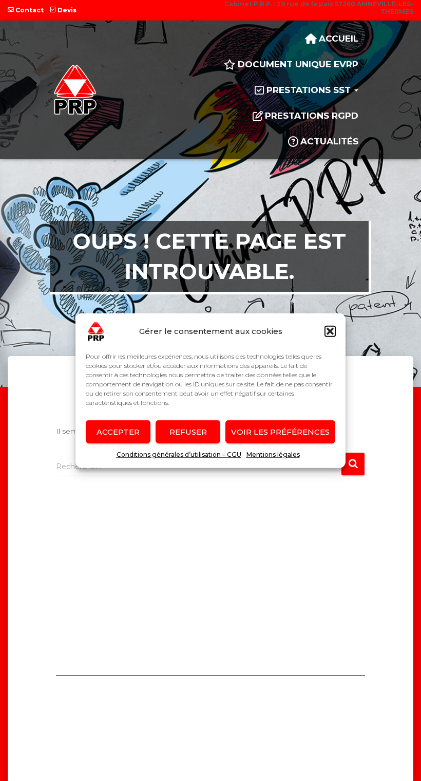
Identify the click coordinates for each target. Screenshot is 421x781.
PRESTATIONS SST (309, 90)
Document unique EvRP (298, 64)
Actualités (329, 141)
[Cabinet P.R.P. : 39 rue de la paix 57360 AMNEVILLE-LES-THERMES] (75, 90)
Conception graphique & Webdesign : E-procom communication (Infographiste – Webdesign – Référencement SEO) (211, 754)
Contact (29, 10)
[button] (330, 331)
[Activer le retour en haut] (400, 721)
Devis (67, 10)
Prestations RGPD (311, 115)
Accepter (118, 431)
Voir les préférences (280, 431)
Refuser (188, 431)
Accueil (338, 38)
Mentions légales (273, 454)
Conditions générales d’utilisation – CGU (179, 454)
